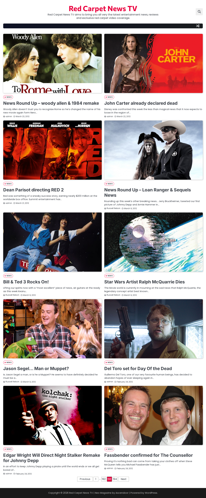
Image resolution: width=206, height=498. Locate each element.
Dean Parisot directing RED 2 (33, 190)
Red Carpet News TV (103, 8)
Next (123, 479)
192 (104, 479)
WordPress (151, 492)
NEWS (9, 97)
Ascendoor (122, 492)
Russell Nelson (113, 208)
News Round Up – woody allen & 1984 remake (51, 103)
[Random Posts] (197, 26)
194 (115, 479)
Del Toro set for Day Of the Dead (138, 368)
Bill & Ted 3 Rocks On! (26, 282)
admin (9, 116)
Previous (85, 479)
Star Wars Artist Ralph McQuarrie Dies (144, 282)
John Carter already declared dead (141, 103)
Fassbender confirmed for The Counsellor (148, 455)
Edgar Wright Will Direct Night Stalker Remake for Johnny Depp (51, 458)
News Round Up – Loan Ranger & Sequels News (147, 192)
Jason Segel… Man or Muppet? (36, 368)
